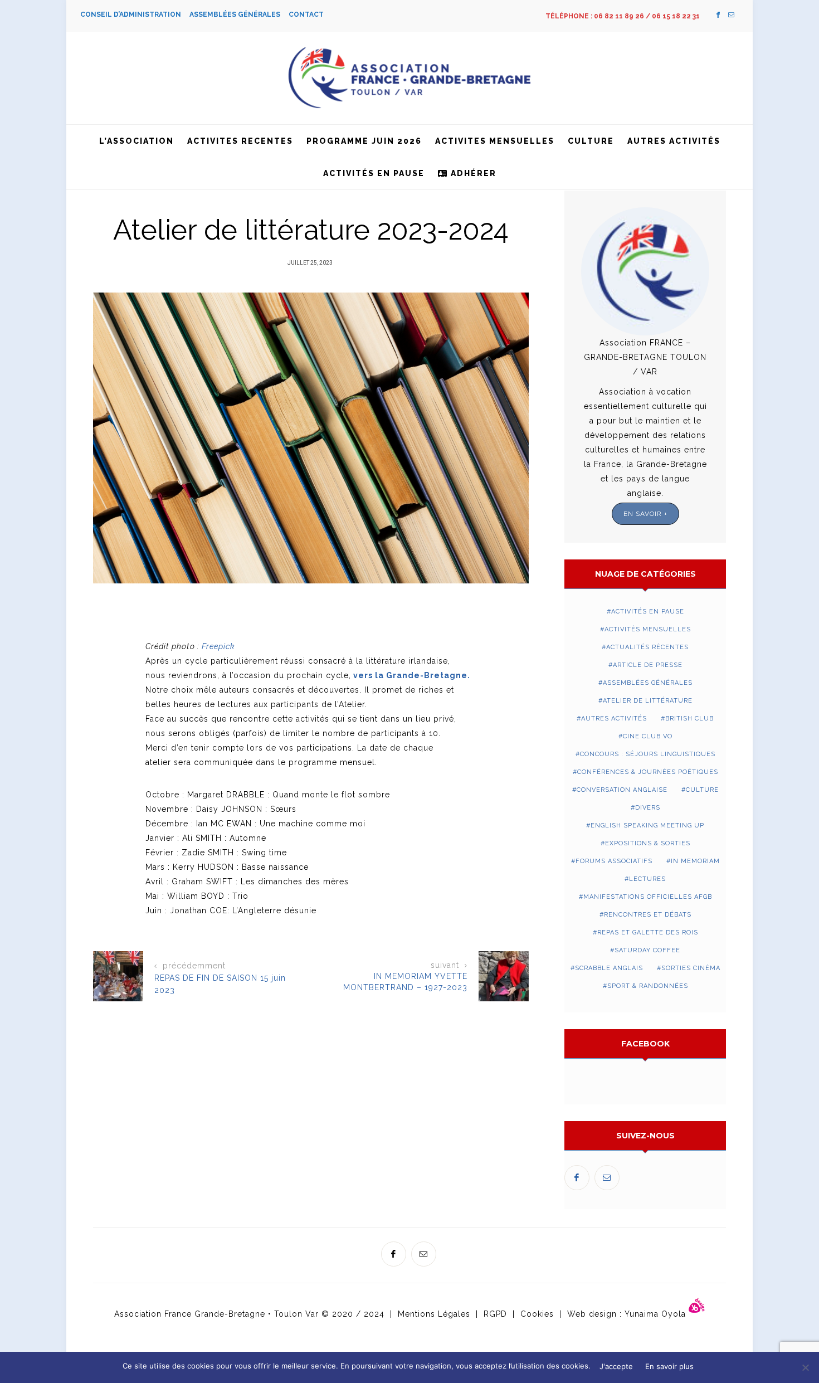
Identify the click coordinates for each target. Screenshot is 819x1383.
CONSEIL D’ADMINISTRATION (134, 14)
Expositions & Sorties (647, 843)
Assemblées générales (648, 682)
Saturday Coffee (647, 950)
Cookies (537, 1313)
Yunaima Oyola (657, 1313)
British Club (689, 718)
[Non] (805, 1367)
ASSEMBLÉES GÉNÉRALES (239, 14)
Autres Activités (673, 141)
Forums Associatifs (614, 861)
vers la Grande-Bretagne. (411, 675)
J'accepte (616, 1366)
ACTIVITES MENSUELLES (494, 141)
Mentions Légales (434, 1313)
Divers (647, 807)
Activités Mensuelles (647, 629)
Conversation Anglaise (622, 789)
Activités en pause (374, 173)
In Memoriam (695, 861)
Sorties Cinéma (690, 968)
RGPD (495, 1313)
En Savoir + (645, 514)
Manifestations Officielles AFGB (647, 896)
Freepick (218, 646)
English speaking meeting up (647, 825)
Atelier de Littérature (648, 700)
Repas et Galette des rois (647, 932)
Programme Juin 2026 (364, 141)
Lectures (647, 879)
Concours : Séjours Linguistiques (647, 754)
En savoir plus (669, 1366)
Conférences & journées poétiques (647, 772)
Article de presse (647, 665)
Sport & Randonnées (647, 986)
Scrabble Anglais (609, 968)
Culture (591, 141)
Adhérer (472, 173)
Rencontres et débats (647, 914)
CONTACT (306, 14)
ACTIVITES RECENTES (240, 141)
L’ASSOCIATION (136, 141)
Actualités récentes (647, 647)
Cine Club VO (647, 736)
